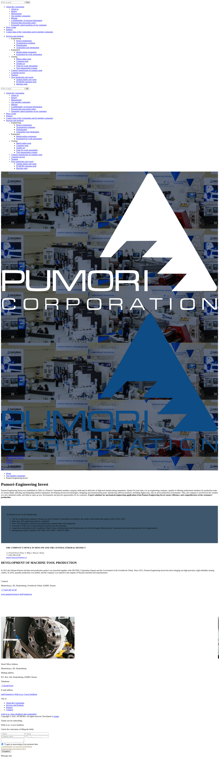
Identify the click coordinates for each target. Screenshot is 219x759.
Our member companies (20, 16)
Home (8, 473)
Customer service (18, 73)
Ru (2, 469)
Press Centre (11, 27)
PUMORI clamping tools (26, 82)
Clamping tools (22, 61)
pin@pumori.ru (26, 594)
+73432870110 (7, 686)
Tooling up (20, 63)
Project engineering (24, 41)
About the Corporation (15, 7)
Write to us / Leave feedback (25, 694)
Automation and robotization (27, 48)
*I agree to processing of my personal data (21, 744)
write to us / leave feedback (12, 714)
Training (14, 75)
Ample (56, 716)
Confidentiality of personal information (26, 20)
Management (16, 14)
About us (15, 9)
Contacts (9, 462)
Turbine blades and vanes (26, 79)
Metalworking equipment (26, 52)
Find (27, 2)
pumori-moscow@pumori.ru (16, 557)
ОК (27, 89)
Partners (9, 30)
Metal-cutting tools (23, 59)
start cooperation (29, 714)
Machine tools (22, 84)
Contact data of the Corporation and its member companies (29, 32)
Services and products (15, 36)
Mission (14, 18)
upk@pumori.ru (7, 694)
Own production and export (22, 77)
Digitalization (21, 45)
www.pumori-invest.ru (10, 594)
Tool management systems (26, 68)
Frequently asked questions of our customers (29, 25)
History (14, 11)
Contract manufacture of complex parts (26, 70)
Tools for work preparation (27, 66)
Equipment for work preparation (29, 54)
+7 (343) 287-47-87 (9, 590)
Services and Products (15, 458)
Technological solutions (25, 43)
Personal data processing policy (23, 23)
